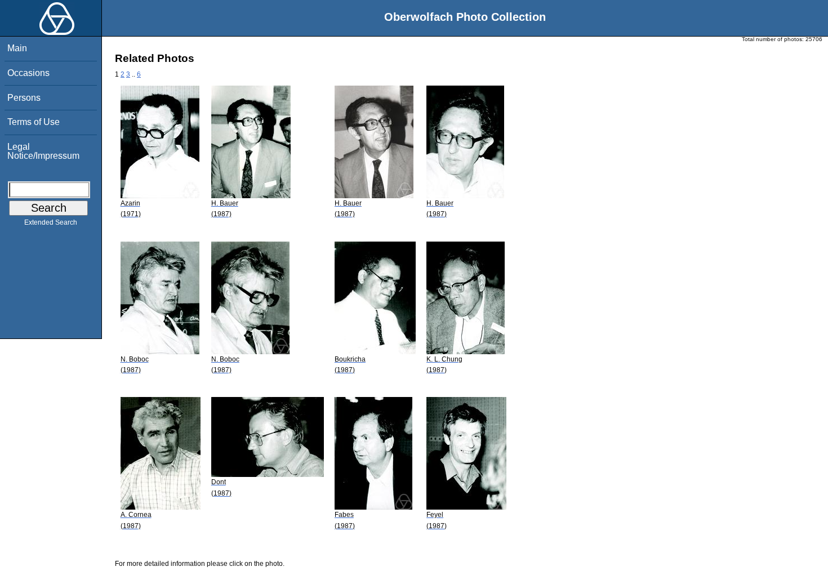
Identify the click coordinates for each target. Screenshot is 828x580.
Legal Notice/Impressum (43, 151)
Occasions (28, 73)
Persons (24, 97)
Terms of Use (33, 122)
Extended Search (50, 222)
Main (17, 48)
